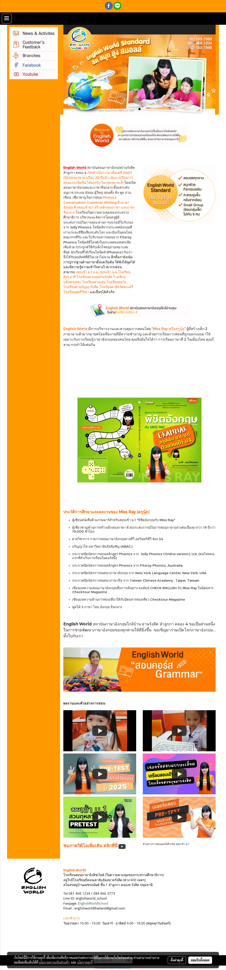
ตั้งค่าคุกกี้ (177, 960)
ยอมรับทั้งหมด (200, 960)
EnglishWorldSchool (93, 903)
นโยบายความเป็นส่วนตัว (54, 962)
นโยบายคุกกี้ (85, 962)
